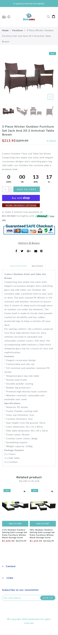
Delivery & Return (29, 243)
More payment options (21, 205)
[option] (29, 77)
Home (5, 30)
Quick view (24, 491)
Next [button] (47, 78)
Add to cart (15, 524)
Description (18, 266)
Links (10, 578)
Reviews (37, 266)
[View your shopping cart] (53, 17)
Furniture (17, 30)
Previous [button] (7, 79)
